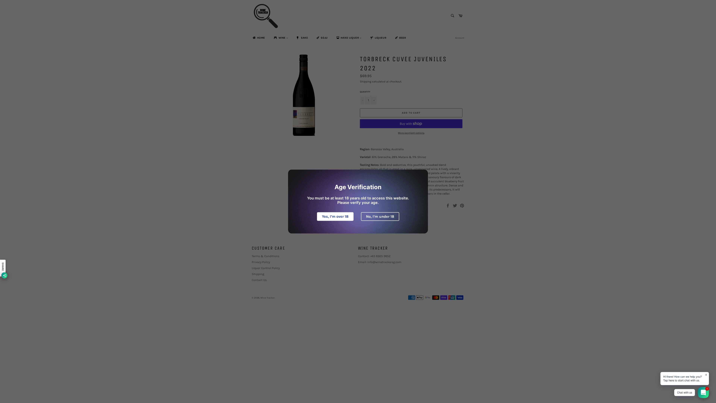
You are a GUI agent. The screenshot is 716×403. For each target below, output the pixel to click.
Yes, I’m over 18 (335, 216)
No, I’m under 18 (380, 216)
